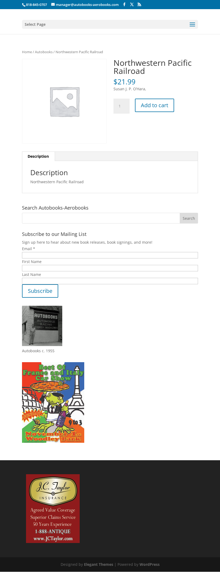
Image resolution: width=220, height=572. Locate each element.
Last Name (31, 274)
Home (27, 51)
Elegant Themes (98, 564)
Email (28, 248)
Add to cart (154, 105)
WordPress (150, 564)
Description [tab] (38, 156)
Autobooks (44, 51)
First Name (32, 261)
